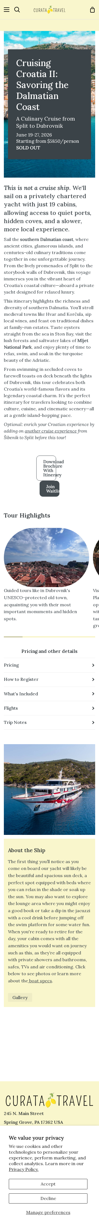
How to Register (21, 679)
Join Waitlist (52, 489)
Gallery (20, 997)
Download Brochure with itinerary (49, 468)
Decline (48, 1198)
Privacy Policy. (23, 1169)
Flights (11, 708)
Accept (48, 1184)
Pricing (11, 665)
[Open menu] (5, 10)
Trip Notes (15, 722)
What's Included (21, 693)
